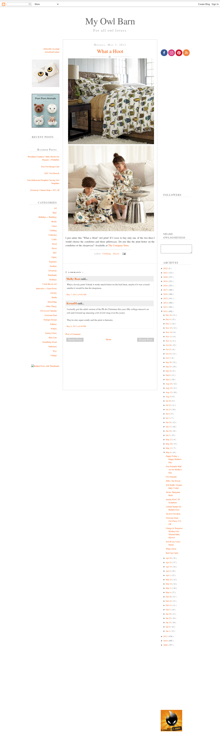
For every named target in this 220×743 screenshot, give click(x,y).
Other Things (51, 306)
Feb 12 (169, 605)
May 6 (169, 452)
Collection (52, 234)
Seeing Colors (51, 333)
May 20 (169, 443)
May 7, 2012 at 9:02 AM (76, 294)
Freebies (53, 266)
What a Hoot (110, 51)
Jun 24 (169, 422)
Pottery (54, 328)
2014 (165, 302)
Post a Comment (73, 334)
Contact (56, 51)
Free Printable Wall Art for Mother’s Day (174, 469)
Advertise (49, 51)
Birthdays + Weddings (47, 217)
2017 (165, 289)
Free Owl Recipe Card (50, 166)
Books (54, 221)
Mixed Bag (52, 301)
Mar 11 (169, 588)
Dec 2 (168, 323)
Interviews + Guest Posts (46, 288)
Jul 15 (168, 409)
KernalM (72, 303)
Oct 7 (168, 357)
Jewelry (53, 292)
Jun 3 (168, 435)
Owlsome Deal (51, 315)
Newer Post (75, 339)
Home (108, 339)
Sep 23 (169, 366)
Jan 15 (169, 622)
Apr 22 (169, 562)
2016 (165, 294)
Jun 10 (169, 430)
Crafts (54, 239)
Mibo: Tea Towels (173, 480)
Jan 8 (168, 626)
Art (55, 208)
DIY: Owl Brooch (52, 173)
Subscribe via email (51, 48)
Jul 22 (168, 405)
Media (54, 297)
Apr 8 (168, 570)
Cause (54, 225)
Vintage (53, 355)
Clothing (53, 230)
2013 (165, 307)
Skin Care (53, 337)
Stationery (52, 346)
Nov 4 (168, 340)
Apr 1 (168, 575)
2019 (165, 281)
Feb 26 (169, 596)
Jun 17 (169, 426)
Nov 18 (169, 332)
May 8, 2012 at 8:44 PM (76, 326)
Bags (55, 212)
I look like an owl (49, 284)
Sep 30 (169, 362)
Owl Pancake (171, 476)
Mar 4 (168, 592)
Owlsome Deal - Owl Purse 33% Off (174, 520)
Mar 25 (169, 579)
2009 (165, 644)
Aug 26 (169, 383)
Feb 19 (169, 601)
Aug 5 (168, 396)
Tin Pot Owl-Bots (173, 513)
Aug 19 (169, 388)
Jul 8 (168, 413)
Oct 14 (169, 353)
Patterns (53, 324)
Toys (55, 350)
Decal (54, 243)
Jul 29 (168, 400)
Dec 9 (168, 319)
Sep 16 (169, 370)
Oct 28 (169, 345)
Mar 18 (169, 583)
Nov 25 (169, 327)
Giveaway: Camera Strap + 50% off (44, 190)
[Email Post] (124, 253)
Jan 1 (168, 631)
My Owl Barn (110, 21)
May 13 (169, 448)
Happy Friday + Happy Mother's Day (174, 459)
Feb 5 (168, 609)
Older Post (145, 339)
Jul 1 (168, 418)
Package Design (50, 319)
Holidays (53, 279)
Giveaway (52, 270)
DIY (55, 252)
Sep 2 (168, 379)
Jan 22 (169, 618)
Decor (54, 248)
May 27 (169, 439)
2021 (165, 272)
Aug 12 (169, 392)
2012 (165, 311)
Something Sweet (49, 342)
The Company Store (118, 245)
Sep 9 (168, 375)
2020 (165, 276)
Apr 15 (169, 566)
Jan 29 (169, 613)
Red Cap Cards (172, 552)
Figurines (53, 261)
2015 (165, 298)
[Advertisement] (110, 356)
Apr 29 (169, 558)
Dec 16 (169, 315)
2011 (165, 636)
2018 (165, 285)
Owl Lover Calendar (48, 310)
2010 (165, 640)
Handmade (52, 275)
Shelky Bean (74, 279)
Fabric (54, 257)
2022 (165, 268)
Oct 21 (169, 349)
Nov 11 (169, 336)
